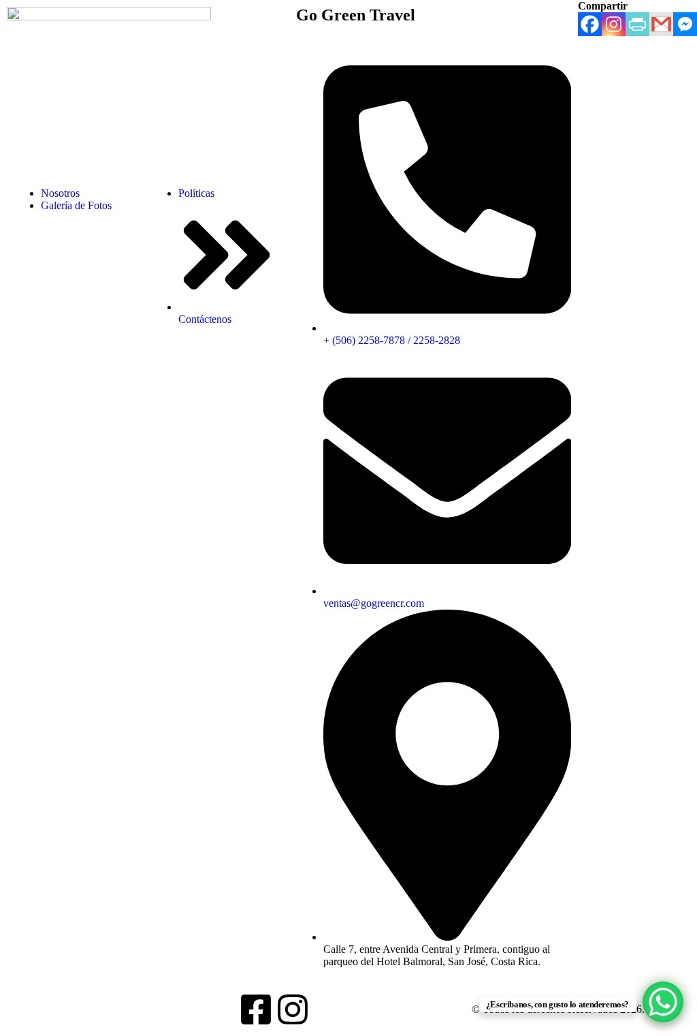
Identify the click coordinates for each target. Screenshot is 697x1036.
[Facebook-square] (256, 1009)
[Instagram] (293, 1009)
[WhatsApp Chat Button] (663, 1002)
